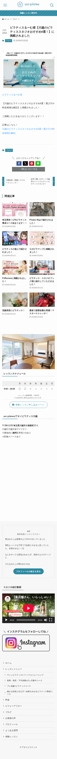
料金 (7, 700)
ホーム (8, 663)
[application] (28, 608)
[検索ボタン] (52, 5)
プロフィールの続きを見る (28, 571)
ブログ (8, 41)
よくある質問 (11, 730)
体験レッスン (11, 736)
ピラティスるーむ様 (12, 94)
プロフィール (11, 724)
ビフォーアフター (13, 706)
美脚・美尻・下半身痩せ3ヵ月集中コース (24, 680)
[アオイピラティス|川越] (28, 5)
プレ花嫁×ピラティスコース (19, 686)
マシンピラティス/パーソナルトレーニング (25, 675)
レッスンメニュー (13, 669)
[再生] (6, 620)
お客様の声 (10, 718)
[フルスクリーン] (50, 620)
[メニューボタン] (5, 5)
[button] (19, 163)
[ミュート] (45, 620)
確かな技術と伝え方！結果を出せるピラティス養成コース (30, 692)
